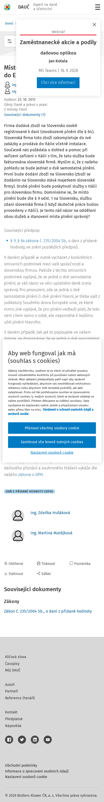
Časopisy (12, 664)
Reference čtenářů (20, 698)
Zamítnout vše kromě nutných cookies (52, 442)
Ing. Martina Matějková (51, 533)
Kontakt (11, 712)
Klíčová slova (15, 657)
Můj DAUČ (12, 670)
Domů (9, 23)
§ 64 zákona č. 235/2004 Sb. (41, 240)
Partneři (11, 691)
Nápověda (13, 726)
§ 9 (13, 240)
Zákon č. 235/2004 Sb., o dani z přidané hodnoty (48, 611)
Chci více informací (58, 82)
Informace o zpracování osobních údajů (37, 771)
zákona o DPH (30, 474)
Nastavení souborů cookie (26, 777)
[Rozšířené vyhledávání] (9, 41)
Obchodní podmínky (21, 765)
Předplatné (14, 719)
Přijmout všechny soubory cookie (52, 428)
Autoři (10, 685)
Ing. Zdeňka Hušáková (50, 512)
